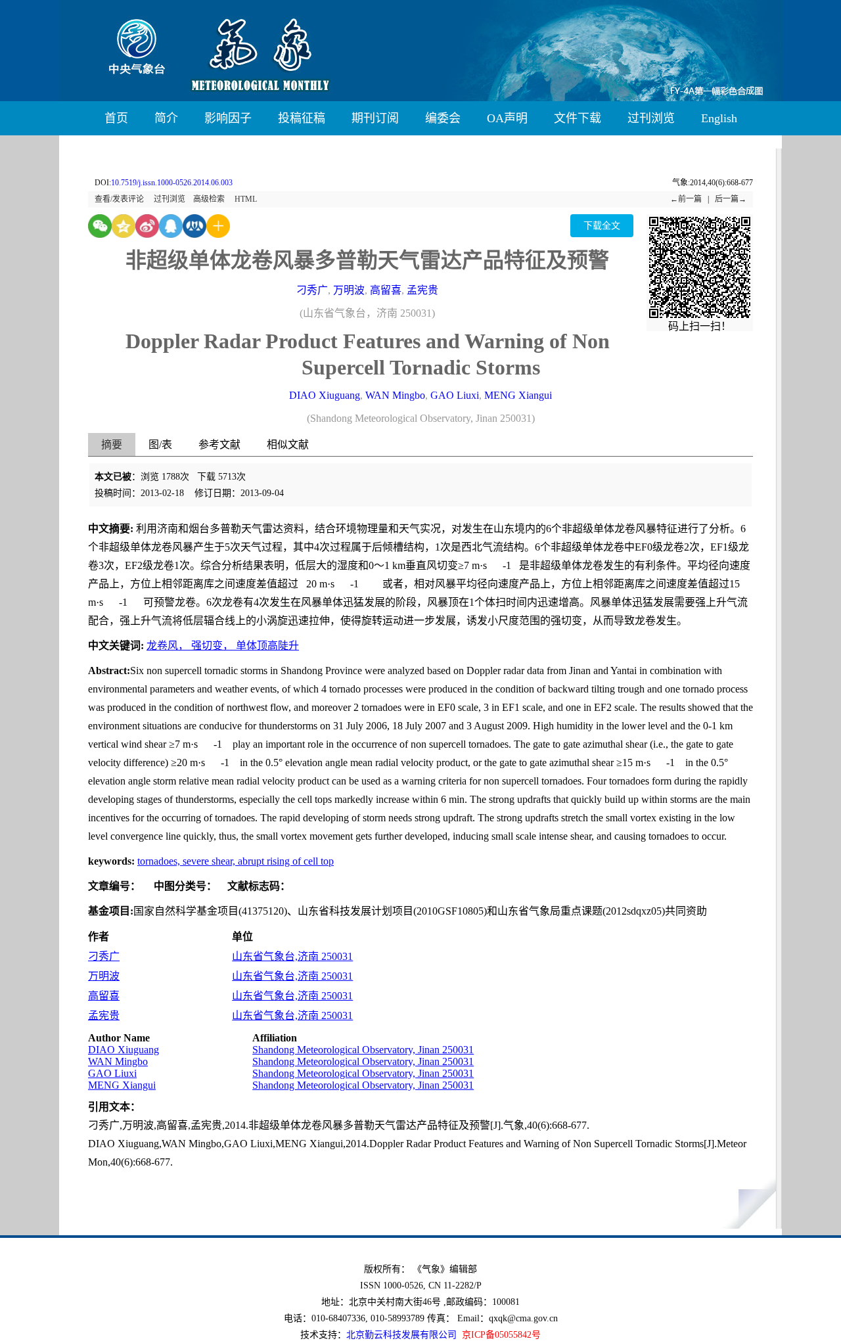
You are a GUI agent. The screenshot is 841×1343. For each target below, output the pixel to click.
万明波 (349, 290)
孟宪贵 (422, 290)
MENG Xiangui (518, 395)
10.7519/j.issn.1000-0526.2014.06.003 (172, 182)
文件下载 (577, 118)
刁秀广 (312, 290)
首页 (116, 118)
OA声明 (507, 118)
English (719, 118)
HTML (246, 199)
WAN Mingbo (395, 395)
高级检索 (209, 199)
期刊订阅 (375, 118)
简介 (166, 118)
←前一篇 (686, 199)
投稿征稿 (301, 118)
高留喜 (385, 290)
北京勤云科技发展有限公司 (401, 1335)
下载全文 (601, 226)
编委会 (443, 118)
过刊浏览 (651, 118)
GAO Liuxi (454, 395)
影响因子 (228, 118)
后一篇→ (730, 199)
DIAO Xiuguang (324, 395)
